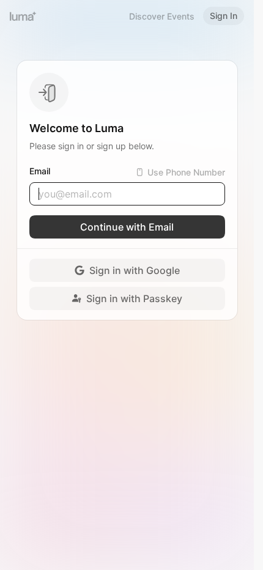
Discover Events (161, 16)
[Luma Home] (23, 15)
